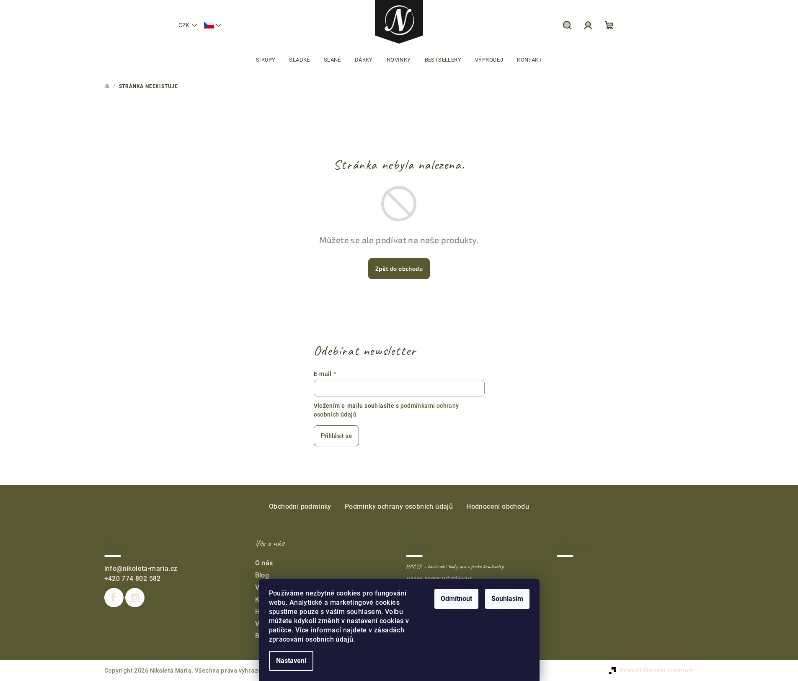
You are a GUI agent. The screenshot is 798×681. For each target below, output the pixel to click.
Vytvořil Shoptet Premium (656, 670)
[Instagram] (135, 597)
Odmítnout (456, 599)
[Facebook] (114, 597)
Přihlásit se (336, 435)
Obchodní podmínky (300, 506)
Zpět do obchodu (399, 268)
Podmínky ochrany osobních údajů (399, 506)
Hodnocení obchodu (497, 506)
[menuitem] (265, 60)
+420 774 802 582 (132, 579)
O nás (264, 563)
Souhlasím (507, 599)
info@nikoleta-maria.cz (141, 568)
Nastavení (291, 661)
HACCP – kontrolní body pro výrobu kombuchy (455, 567)
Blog (262, 575)
